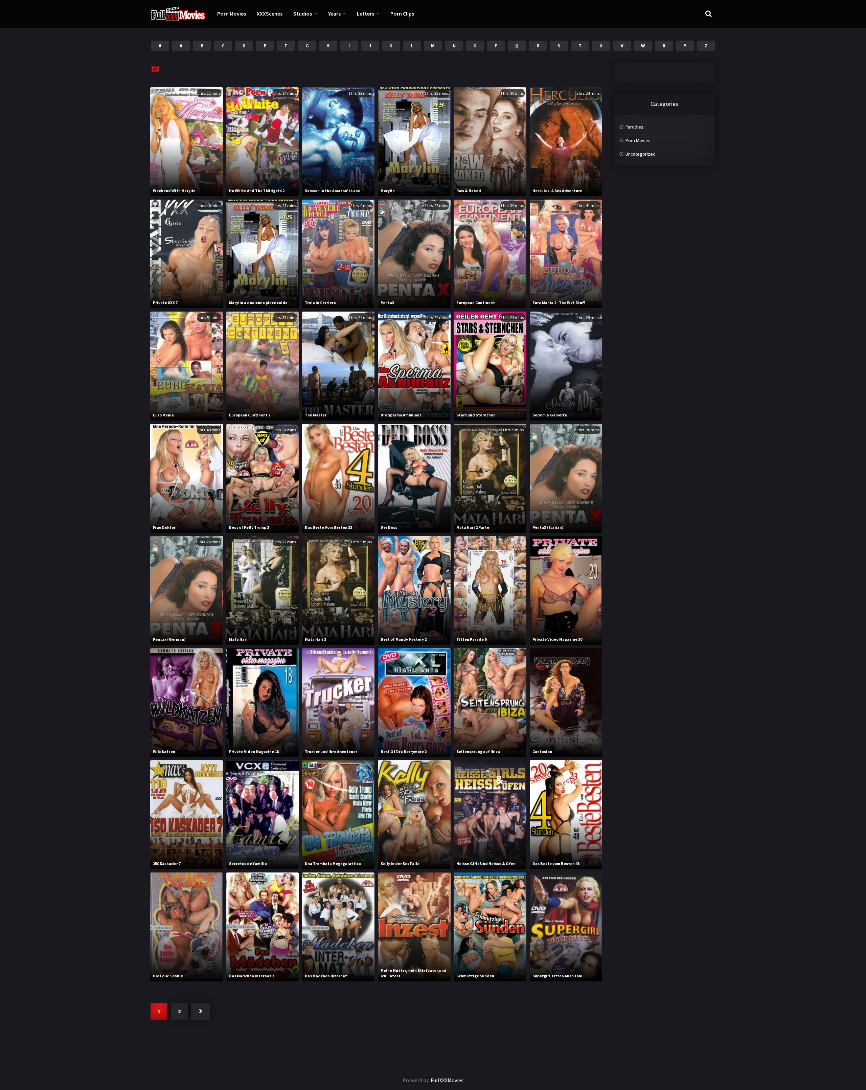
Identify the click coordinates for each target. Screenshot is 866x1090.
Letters (365, 13)
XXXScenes (269, 13)
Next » (200, 1011)
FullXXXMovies (447, 1080)
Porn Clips (402, 13)
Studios (302, 13)
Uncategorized (640, 154)
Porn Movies (231, 13)
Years (334, 13)
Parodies (634, 127)
